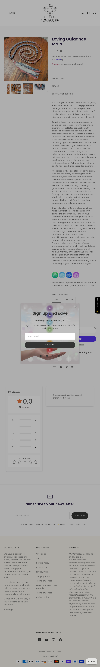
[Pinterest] (58, 356)
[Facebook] (41, 356)
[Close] (76, 306)
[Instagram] (53, 356)
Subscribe (50, 345)
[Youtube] (47, 356)
